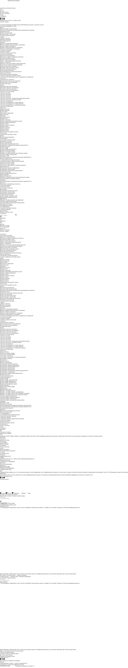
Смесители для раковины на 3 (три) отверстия (11, 103)
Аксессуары (3, 441)
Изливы (2, 85)
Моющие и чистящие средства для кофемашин (12, 200)
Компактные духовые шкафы (7, 150)
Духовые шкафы (4, 147)
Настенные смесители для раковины (9, 90)
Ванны (1, 27)
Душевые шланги (4, 129)
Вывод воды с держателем (6, 113)
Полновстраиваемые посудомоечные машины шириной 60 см (15, 157)
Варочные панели (4, 166)
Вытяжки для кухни (5, 146)
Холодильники (4, 210)
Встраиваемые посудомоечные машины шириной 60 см (14, 145)
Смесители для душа (5, 95)
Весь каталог (40, 24)
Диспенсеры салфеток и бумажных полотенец (11, 57)
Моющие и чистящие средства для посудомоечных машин (14, 177)
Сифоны (2, 36)
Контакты (2, 429)
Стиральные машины (5, 185)
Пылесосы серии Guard (6, 158)
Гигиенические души (5, 83)
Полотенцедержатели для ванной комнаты (11, 71)
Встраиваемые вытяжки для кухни (9, 190)
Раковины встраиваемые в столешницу (10, 48)
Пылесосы (2, 182)
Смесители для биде (5, 93)
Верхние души (3, 111)
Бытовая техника (4, 351)
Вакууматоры (3, 189)
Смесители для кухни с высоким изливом (10, 99)
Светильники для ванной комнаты (8, 74)
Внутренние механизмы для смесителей (10, 298)
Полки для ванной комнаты (7, 70)
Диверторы (3, 115)
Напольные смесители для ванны (8, 86)
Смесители (3, 78)
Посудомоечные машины (6, 205)
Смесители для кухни (5, 97)
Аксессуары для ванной (6, 54)
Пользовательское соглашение (7, 450)
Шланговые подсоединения (7, 137)
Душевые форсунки (5, 127)
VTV (1, 9)
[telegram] (2, 19)
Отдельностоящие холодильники (8, 154)
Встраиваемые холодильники (7, 193)
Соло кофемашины (5, 206)
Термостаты (3, 107)
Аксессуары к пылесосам (6, 188)
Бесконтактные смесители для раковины (10, 81)
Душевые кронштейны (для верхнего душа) (11, 121)
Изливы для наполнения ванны (8, 295)
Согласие (22, 507)
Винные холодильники (6, 142)
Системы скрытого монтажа (7, 35)
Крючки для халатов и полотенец (8, 66)
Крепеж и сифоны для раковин (8, 46)
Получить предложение (6, 464)
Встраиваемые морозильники (7, 169)
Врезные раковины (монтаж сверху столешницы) (12, 44)
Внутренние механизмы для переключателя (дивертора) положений (17, 30)
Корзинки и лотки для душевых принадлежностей (12, 63)
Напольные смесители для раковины (9, 87)
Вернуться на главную (5, 433)
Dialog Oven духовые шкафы (7, 163)
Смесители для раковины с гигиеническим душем (12, 105)
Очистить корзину (4, 226)
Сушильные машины (5, 209)
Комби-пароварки (4, 174)
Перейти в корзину (5, 229)
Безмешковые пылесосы (6, 141)
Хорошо (2, 662)
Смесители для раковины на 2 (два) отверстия (11, 102)
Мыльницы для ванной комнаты (8, 69)
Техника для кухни (5, 186)
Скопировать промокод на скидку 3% (24, 666)
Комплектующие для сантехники (8, 28)
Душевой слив (3, 118)
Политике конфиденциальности (72, 507)
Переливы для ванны (5, 39)
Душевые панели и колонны (7, 125)
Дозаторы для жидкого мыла (7, 58)
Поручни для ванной (5, 73)
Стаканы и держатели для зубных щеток (10, 75)
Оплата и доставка (4, 425)
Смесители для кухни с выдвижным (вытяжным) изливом (14, 98)
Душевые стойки (4, 126)
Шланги (2, 135)
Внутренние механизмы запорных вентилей (11, 293)
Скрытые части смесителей (7, 91)
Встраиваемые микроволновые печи (9, 143)
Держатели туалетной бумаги (7, 55)
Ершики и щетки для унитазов (7, 59)
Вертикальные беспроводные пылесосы (10, 184)
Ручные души (3, 133)
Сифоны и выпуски (5, 38)
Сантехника (3, 213)
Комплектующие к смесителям (8, 34)
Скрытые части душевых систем (8, 134)
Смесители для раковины (6, 101)
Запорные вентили (4, 31)
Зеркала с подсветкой (5, 62)
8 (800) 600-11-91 (4, 20)
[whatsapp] (1, 19)
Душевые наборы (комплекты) (7, 122)
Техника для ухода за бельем (7, 162)
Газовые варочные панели (6, 194)
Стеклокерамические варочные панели (10, 159)
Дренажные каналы (5, 117)
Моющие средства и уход (30, 24)
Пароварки (3, 180)
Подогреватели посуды (6, 204)
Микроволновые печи (5, 176)
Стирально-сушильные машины (8, 208)
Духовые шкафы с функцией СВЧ (8, 196)
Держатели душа (4, 114)
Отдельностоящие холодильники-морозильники (12, 202)
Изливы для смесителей (6, 32)
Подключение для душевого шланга (9, 131)
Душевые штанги (4, 130)
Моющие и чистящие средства (7, 151)
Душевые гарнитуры (5, 119)
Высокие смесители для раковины (8, 82)
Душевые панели (4, 123)
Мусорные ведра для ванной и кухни (9, 67)
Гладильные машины (5, 172)
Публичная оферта (4, 449)
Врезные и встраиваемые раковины (9, 43)
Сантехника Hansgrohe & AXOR (8, 24)
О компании (3, 428)
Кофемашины (3, 198)
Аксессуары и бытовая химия (7, 139)
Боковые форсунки (5, 110)
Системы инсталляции (5, 50)
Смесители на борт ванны (6, 106)
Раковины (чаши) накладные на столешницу (11, 47)
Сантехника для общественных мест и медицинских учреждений (16, 77)
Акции (1, 426)
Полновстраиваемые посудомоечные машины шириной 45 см (15, 181)
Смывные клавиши (5, 51)
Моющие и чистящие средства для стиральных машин (13, 153)
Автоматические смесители (7, 79)
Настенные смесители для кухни (8, 89)
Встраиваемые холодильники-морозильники (11, 170)
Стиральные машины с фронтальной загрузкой (12, 161)
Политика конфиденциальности (5, 455)
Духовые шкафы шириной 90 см (8, 149)
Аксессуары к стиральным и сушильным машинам (13, 165)
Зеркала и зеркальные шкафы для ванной (10, 61)
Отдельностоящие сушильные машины (10, 178)
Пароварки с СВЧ (4, 155)
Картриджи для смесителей (7, 299)
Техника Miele (20, 24)
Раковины (2, 42)
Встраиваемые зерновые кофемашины (9, 168)
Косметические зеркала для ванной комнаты (11, 65)
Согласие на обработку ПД (4, 452)
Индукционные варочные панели (8, 197)
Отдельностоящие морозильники (8, 201)
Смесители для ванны (5, 94)
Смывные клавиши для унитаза (8, 52)
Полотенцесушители (5, 40)
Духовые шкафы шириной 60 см (8, 173)
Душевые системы (4, 109)
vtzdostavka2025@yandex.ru (27, 458)
